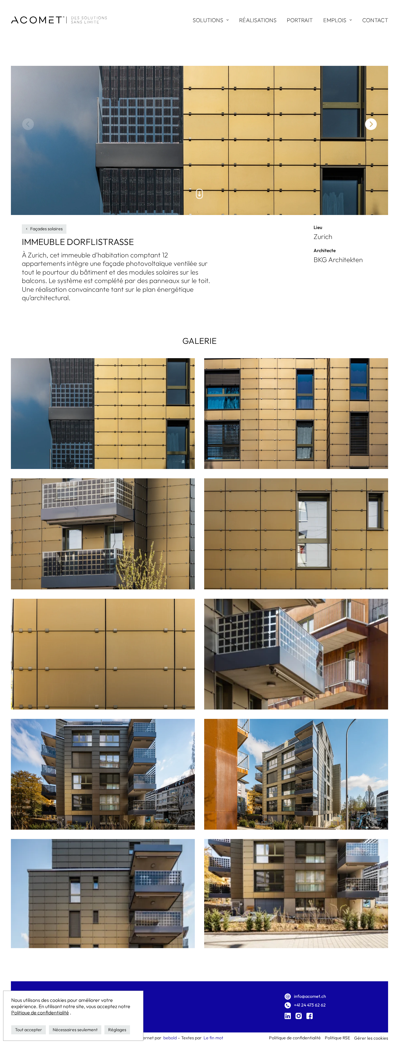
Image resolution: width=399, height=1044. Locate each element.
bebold (170, 1038)
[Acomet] (59, 20)
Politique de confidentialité (40, 1012)
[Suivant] (371, 124)
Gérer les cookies (371, 1038)
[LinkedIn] (288, 1017)
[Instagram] (299, 1017)
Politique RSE (337, 1038)
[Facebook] (309, 1017)
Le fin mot (213, 1038)
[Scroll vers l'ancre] (199, 193)
